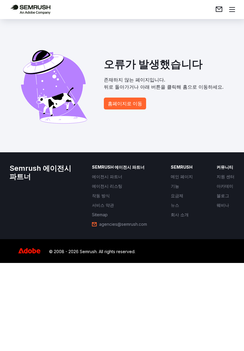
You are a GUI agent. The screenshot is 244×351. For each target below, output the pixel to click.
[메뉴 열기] (232, 9)
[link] (219, 9)
